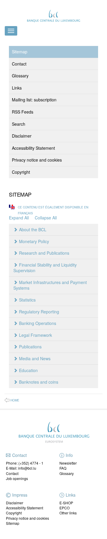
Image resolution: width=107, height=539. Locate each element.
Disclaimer (22, 136)
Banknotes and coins (38, 382)
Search (18, 124)
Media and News (35, 358)
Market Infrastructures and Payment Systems (50, 285)
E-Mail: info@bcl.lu (21, 468)
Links (17, 88)
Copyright (21, 172)
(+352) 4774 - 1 (30, 462)
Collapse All (46, 218)
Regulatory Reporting (39, 312)
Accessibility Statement (33, 148)
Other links (68, 512)
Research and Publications (44, 253)
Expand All (19, 218)
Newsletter (68, 462)
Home (14, 400)
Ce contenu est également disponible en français (53, 210)
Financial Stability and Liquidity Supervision (45, 268)
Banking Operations (37, 323)
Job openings (17, 478)
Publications (30, 347)
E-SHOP (66, 502)
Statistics (27, 300)
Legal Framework (35, 335)
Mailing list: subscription (34, 100)
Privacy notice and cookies (37, 160)
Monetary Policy (34, 241)
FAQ (62, 468)
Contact (19, 64)
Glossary (20, 76)
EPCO (64, 507)
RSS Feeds (22, 112)
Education (28, 370)
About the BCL (32, 229)
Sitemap (19, 52)
